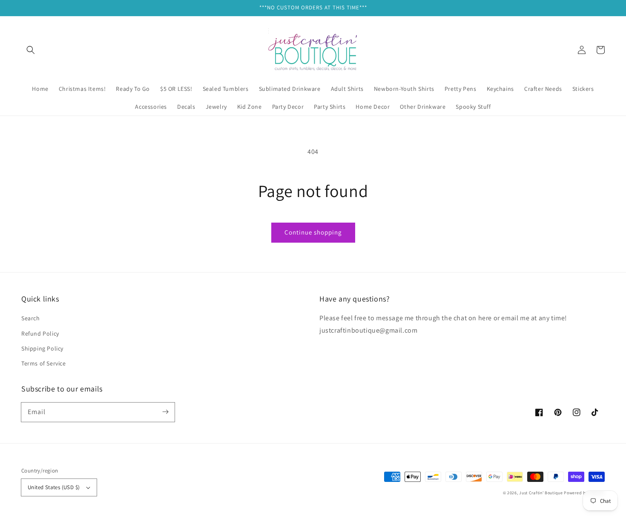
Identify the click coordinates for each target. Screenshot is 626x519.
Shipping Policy (42, 348)
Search (30, 318)
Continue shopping (313, 232)
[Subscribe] (165, 412)
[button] (30, 50)
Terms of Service (43, 363)
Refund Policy (40, 333)
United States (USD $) (54, 487)
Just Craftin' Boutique (541, 493)
